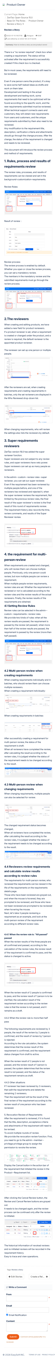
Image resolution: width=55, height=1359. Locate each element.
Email (9, 1305)
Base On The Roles (16, 20)
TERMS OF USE (34, 1355)
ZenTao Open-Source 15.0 (20, 17)
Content (10, 1321)
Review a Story (14, 24)
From (9, 1294)
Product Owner (36, 20)
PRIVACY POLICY (48, 1355)
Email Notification (18, 1315)
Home (21, 14)
